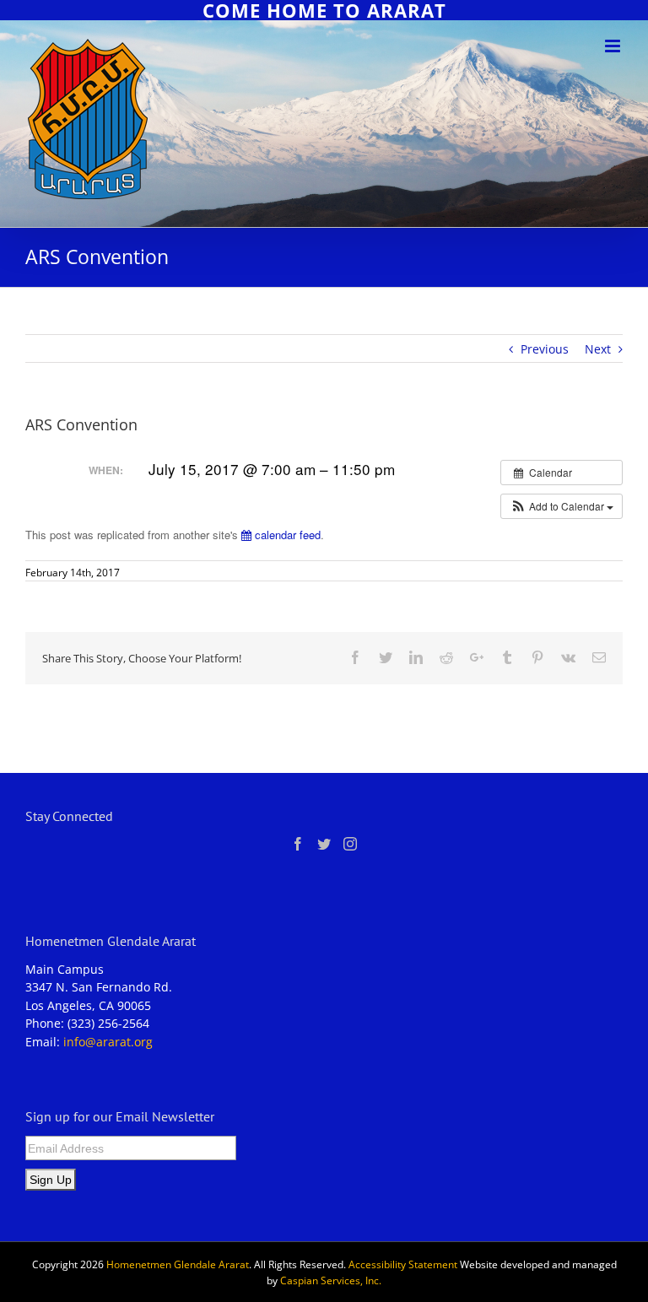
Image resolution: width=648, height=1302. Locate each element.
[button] (561, 506)
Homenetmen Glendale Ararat (177, 1264)
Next (598, 349)
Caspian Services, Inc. (330, 1280)
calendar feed (286, 535)
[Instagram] (350, 844)
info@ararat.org (108, 1042)
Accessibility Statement (402, 1264)
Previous (545, 349)
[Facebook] (298, 844)
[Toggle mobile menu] (614, 46)
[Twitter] (324, 844)
